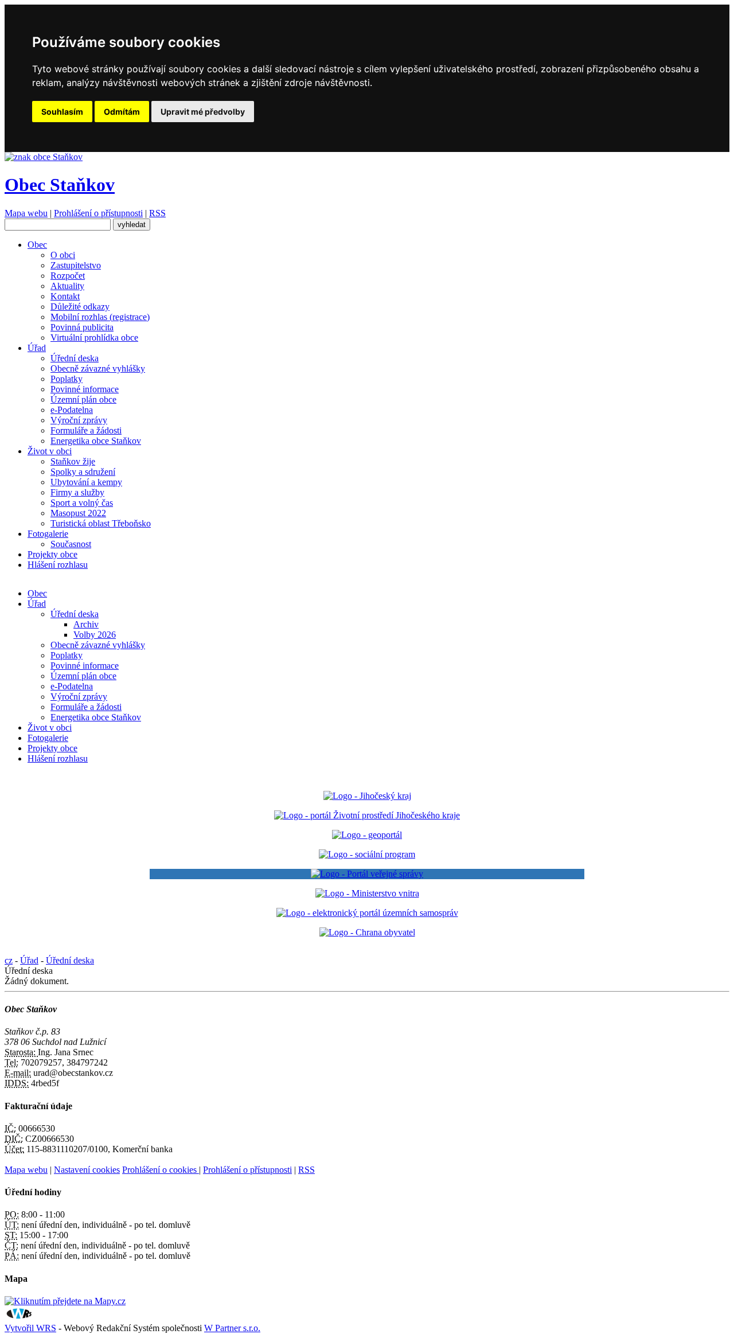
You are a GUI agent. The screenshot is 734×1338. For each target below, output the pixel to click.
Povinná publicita (82, 327)
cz (9, 960)
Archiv (86, 624)
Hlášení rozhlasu (58, 564)
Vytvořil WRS (30, 1328)
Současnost (70, 544)
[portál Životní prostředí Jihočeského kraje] (367, 815)
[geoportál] (367, 835)
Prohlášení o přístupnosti (98, 213)
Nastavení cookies (87, 1170)
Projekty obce (52, 554)
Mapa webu (26, 213)
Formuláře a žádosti (86, 430)
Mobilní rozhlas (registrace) (100, 317)
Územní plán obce (83, 399)
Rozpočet (67, 275)
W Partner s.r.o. (232, 1328)
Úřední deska (74, 358)
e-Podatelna (71, 410)
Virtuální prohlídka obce (94, 337)
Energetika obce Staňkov (95, 441)
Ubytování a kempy (86, 482)
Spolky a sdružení (82, 472)
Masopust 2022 (78, 513)
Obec (37, 244)
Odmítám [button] (122, 111)
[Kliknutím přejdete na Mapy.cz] (65, 1301)
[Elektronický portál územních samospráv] (367, 913)
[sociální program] (367, 854)
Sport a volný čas (81, 503)
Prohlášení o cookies (160, 1170)
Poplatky (66, 379)
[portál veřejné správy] (367, 874)
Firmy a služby (77, 492)
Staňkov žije (72, 461)
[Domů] (44, 157)
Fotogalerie (48, 534)
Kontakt (65, 296)
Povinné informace (84, 389)
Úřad (37, 348)
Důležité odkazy (80, 306)
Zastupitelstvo (75, 265)
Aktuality (67, 286)
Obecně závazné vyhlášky (97, 368)
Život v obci (50, 451)
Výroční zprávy (78, 420)
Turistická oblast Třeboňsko (100, 523)
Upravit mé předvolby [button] (203, 111)
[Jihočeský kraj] (367, 796)
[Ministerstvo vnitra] (367, 893)
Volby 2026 (94, 634)
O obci (62, 255)
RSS (157, 213)
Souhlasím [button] (62, 111)
